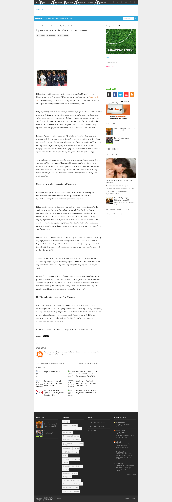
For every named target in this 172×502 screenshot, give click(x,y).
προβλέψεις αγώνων (70, 473)
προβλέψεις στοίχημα (70, 452)
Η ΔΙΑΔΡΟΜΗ (120, 422)
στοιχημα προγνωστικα (71, 491)
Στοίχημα (66, 422)
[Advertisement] (53, 55)
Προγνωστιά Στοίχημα (70, 487)
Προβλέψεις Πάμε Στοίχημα (73, 466)
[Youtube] (126, 2)
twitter (121, 95)
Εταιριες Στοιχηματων (97, 2)
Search (136, 18)
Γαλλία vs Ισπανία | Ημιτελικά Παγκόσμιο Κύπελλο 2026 (72, 18)
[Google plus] (122, 2)
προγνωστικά (67, 432)
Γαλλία (65, 462)
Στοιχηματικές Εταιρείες (72, 480)
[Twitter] (117, 2)
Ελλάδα (66, 470)
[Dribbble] (131, 2)
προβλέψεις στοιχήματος (72, 439)
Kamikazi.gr (119, 463)
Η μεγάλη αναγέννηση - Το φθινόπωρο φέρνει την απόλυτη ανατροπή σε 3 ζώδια (125, 467)
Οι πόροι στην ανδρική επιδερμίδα (123, 425)
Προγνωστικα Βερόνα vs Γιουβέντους (63, 30)
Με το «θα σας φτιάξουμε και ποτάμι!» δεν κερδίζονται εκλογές (124, 445)
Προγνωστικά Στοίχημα (71, 436)
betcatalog (39, 9)
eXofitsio (119, 442)
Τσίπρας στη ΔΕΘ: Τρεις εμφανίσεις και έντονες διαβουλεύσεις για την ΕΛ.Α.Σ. (124, 456)
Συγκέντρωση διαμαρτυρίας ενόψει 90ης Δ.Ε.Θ (125, 436)
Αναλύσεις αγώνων (97, 426)
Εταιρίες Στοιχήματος (97, 422)
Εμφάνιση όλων (131, 474)
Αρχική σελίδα (130, 498)
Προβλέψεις (67, 448)
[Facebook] (113, 2)
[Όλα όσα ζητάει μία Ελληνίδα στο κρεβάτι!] (109, 203)
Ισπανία (76, 448)
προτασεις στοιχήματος (71, 459)
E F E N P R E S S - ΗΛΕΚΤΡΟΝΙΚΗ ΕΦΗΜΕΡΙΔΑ (121, 432)
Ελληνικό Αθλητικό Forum (114, 26)
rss (132, 95)
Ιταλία (65, 455)
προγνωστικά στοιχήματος (72, 429)
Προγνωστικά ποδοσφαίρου (72, 484)
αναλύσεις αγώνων (70, 425)
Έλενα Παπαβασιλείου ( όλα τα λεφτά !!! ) (50, 424)
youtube (126, 95)
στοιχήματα (67, 477)
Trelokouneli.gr (121, 452)
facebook (115, 95)
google (109, 95)
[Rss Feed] (135, 2)
